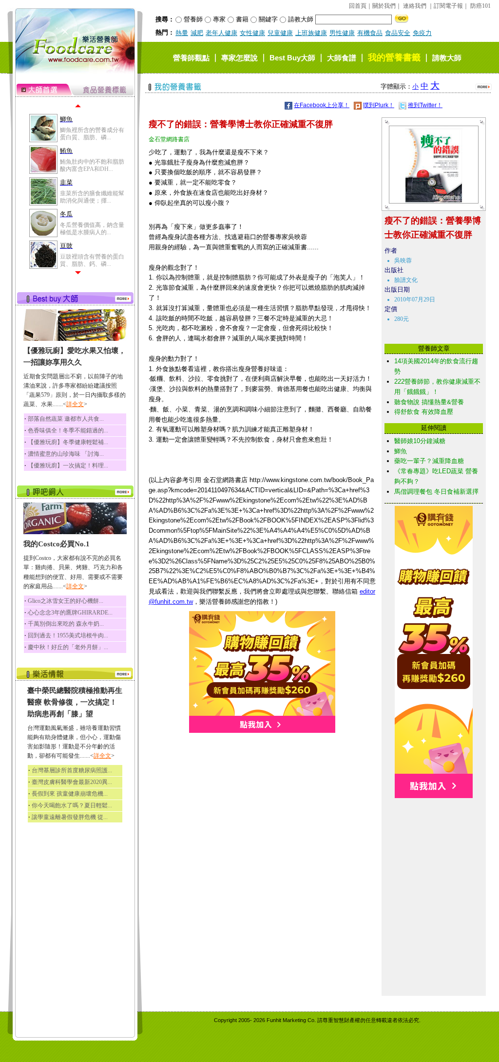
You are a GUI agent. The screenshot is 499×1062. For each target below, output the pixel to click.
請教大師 (446, 58)
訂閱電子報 (448, 5)
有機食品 (370, 33)
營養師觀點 (191, 58)
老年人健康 (221, 33)
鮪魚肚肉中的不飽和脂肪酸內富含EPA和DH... (92, 165)
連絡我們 (414, 5)
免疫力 (422, 33)
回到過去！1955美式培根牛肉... (68, 635)
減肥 (197, 33)
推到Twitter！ (425, 105)
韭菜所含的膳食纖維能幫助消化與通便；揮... (92, 197)
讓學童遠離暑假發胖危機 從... (70, 817)
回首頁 (357, 5)
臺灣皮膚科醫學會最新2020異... (72, 782)
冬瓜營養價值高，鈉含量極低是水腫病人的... (92, 228)
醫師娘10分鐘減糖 (419, 441)
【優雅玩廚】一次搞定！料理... (68, 465)
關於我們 (384, 5)
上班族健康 (311, 33)
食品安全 (397, 33)
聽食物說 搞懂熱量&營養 (429, 402)
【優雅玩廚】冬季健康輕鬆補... (68, 442)
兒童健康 (280, 33)
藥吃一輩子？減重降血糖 (429, 461)
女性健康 (252, 33)
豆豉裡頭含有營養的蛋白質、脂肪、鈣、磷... (92, 260)
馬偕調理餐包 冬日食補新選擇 (436, 491)
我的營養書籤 (394, 57)
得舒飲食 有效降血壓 (423, 411)
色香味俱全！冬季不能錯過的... (68, 430)
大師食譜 (341, 58)
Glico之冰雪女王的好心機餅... (65, 600)
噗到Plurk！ (378, 105)
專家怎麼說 (239, 58)
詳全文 (75, 404)
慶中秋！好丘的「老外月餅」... (68, 647)
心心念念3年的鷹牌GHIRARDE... (70, 612)
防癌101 (480, 5)
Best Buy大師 (292, 58)
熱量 (181, 33)
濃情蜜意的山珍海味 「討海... (66, 453)
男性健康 (342, 33)
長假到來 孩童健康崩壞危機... (70, 793)
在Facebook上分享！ (321, 105)
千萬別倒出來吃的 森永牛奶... (66, 623)
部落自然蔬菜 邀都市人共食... (66, 418)
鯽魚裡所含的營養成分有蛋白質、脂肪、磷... (92, 133)
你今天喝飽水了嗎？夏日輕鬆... (72, 805)
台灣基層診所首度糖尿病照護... (72, 770)
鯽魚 (400, 451)
